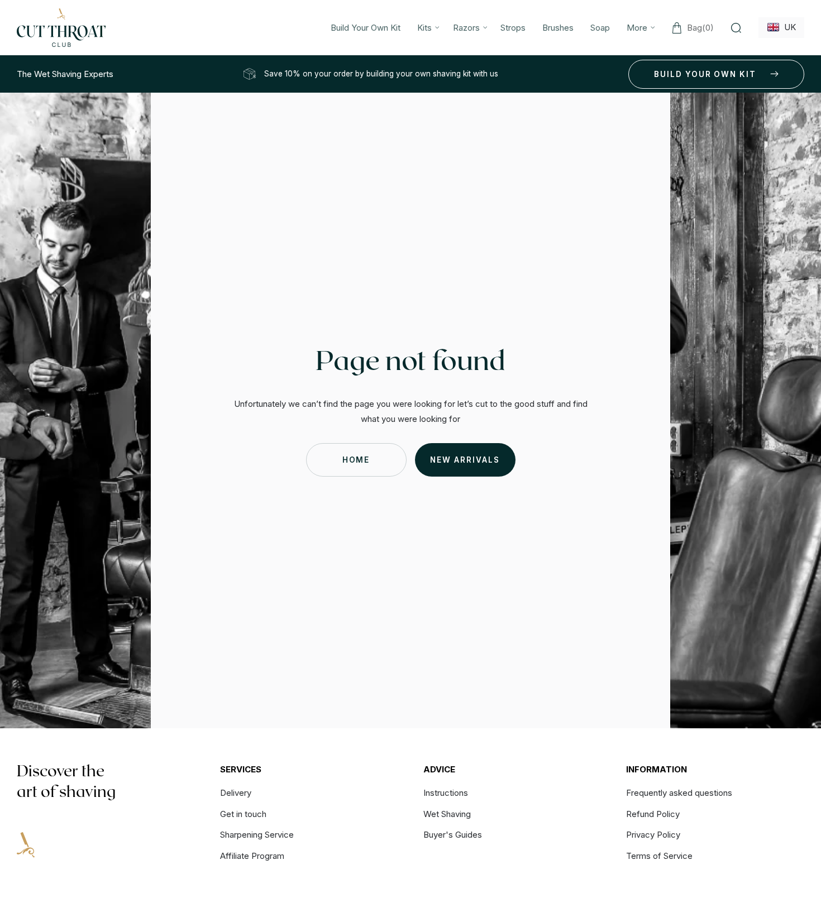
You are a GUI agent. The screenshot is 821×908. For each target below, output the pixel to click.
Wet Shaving (447, 814)
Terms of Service (659, 856)
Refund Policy (653, 814)
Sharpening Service (257, 834)
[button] (427, 27)
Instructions (445, 793)
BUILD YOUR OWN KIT (705, 74)
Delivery (235, 793)
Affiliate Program (252, 856)
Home (356, 459)
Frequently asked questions (679, 793)
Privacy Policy (653, 834)
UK (788, 27)
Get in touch (243, 814)
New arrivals (464, 459)
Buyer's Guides (452, 834)
